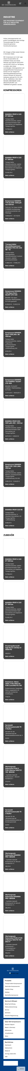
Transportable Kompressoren (13, 983)
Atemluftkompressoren (11, 995)
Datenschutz (8, 1048)
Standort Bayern (9, 1024)
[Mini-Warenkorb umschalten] (20, 3)
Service (7, 1010)
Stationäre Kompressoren (12, 986)
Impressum (8, 1045)
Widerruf (7, 1051)
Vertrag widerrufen (10, 1053)
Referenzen (8, 1030)
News (6, 1036)
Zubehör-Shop (9, 989)
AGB (6, 1056)
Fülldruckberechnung (11, 1007)
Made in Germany (10, 1027)
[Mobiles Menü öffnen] (25, 3)
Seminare (7, 1012)
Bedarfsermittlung (10, 1004)
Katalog (7, 992)
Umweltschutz (9, 1033)
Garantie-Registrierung (11, 1015)
